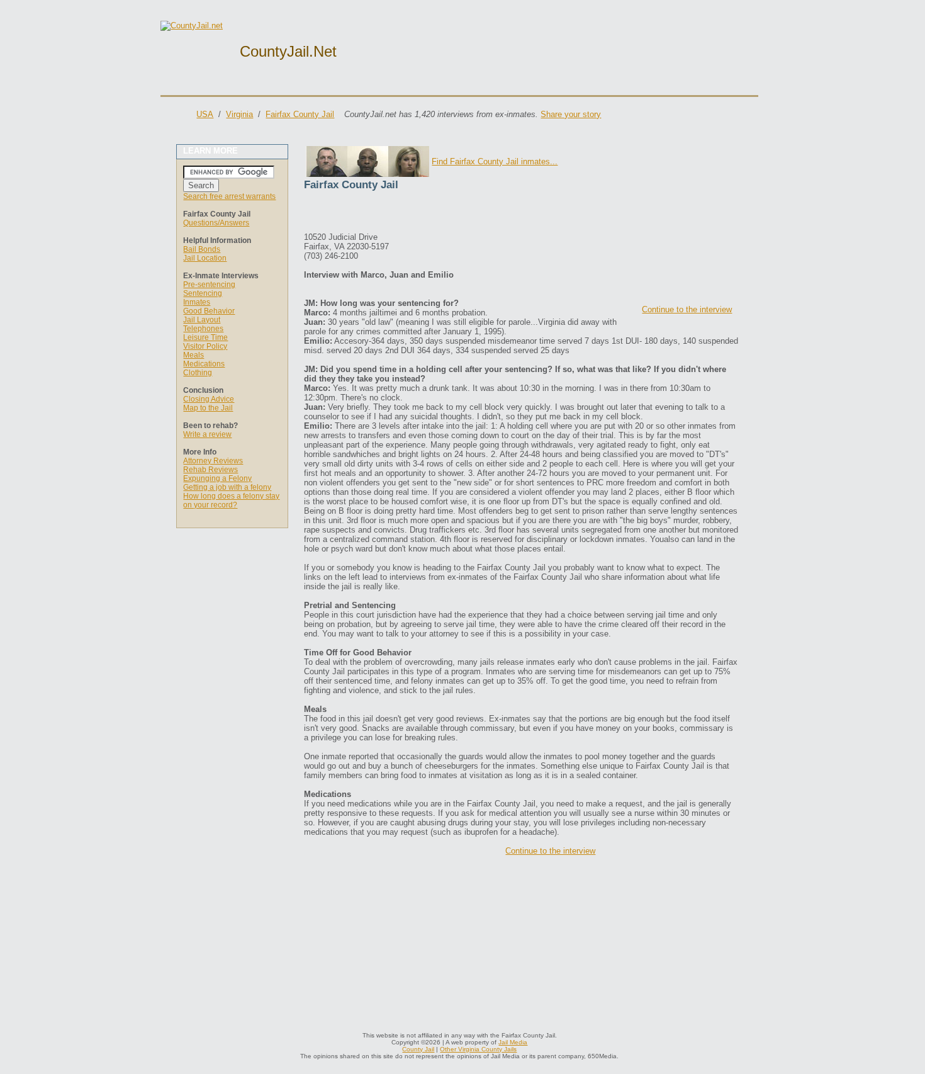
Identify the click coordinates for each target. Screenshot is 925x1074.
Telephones (203, 328)
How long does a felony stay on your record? (231, 500)
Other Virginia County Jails (478, 1049)
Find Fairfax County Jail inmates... (495, 161)
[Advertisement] (451, 213)
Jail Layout (201, 319)
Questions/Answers (216, 222)
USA (204, 114)
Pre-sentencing (209, 284)
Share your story (571, 114)
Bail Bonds (201, 249)
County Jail (418, 1049)
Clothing (197, 372)
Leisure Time (205, 337)
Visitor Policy (205, 346)
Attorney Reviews (213, 460)
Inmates (196, 302)
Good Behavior (209, 311)
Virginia (239, 114)
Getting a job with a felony (227, 487)
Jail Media (512, 1042)
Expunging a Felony (217, 478)
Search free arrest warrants (229, 196)
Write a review (207, 434)
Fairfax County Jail (300, 114)
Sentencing (202, 293)
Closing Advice (208, 399)
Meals (193, 355)
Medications (204, 363)
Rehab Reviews (210, 469)
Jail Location (205, 258)
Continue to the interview (687, 309)
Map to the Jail (208, 408)
